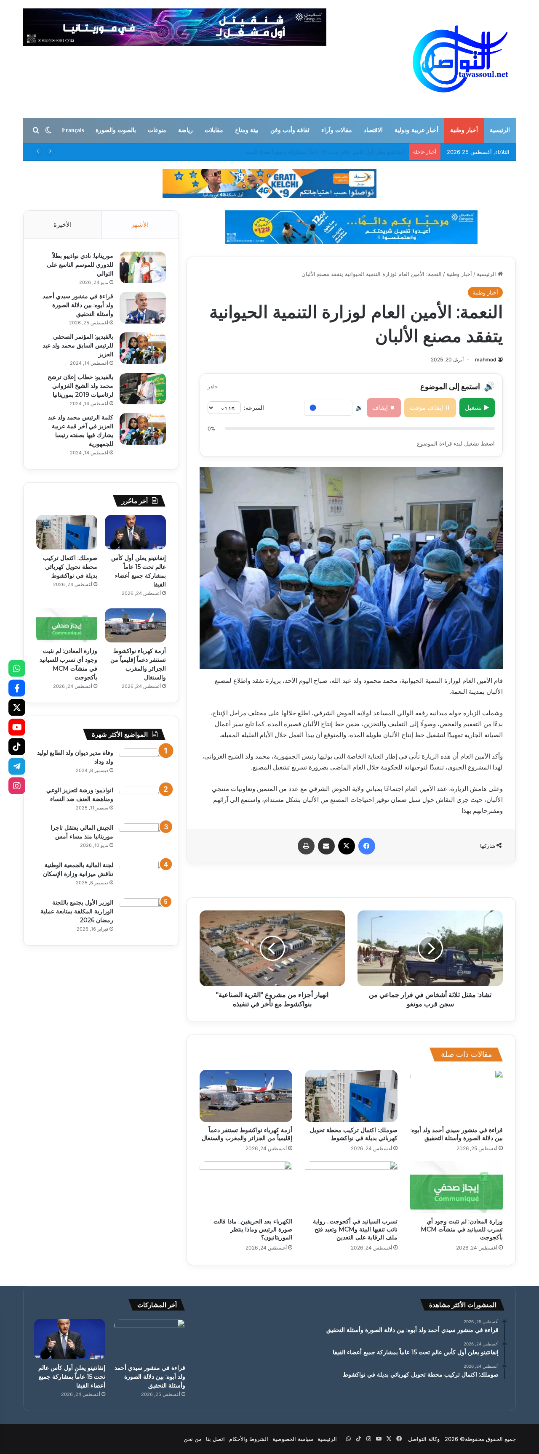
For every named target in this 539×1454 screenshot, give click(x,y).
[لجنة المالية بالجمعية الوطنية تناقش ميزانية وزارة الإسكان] (143, 876)
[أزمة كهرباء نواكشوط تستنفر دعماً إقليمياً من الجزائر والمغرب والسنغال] (246, 1096)
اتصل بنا (215, 1438)
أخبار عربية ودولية (416, 130)
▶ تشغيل (477, 407)
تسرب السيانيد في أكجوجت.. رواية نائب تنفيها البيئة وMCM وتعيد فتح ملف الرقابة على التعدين (355, 1229)
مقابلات (214, 130)
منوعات (157, 130)
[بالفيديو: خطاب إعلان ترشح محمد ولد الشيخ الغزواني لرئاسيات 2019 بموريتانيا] (143, 388)
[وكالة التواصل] (460, 59)
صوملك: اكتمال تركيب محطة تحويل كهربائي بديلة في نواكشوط (331, 152)
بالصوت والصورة (116, 130)
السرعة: (254, 407)
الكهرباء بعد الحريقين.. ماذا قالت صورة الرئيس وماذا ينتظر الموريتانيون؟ (252, 1229)
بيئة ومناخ (247, 130)
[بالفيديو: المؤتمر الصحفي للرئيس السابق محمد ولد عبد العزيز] (143, 348)
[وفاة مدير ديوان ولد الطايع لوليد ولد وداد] (143, 764)
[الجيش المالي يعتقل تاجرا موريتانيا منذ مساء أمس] (143, 839)
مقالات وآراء (336, 130)
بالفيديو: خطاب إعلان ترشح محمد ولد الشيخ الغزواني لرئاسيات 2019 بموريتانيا (80, 385)
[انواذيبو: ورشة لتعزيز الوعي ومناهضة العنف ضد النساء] (143, 801)
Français (73, 130)
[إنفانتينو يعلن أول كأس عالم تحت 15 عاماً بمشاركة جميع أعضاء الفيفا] (135, 532)
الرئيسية (500, 130)
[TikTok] (16, 746)
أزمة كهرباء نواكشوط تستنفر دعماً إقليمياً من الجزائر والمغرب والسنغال (247, 1134)
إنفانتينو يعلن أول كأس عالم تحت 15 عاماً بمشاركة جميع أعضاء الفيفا (71, 1376)
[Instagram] (16, 785)
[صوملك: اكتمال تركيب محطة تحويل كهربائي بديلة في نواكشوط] (351, 1096)
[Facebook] (16, 687)
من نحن (193, 1438)
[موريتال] (269, 183)
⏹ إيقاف (383, 407)
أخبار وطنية (464, 130)
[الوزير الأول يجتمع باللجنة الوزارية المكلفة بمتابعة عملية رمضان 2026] (143, 914)
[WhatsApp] (16, 668)
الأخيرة (62, 224)
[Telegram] (16, 766)
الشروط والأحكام (248, 1438)
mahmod (485, 359)
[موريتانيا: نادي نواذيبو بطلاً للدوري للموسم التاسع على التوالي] (143, 267)
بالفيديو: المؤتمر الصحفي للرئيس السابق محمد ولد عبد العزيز (78, 345)
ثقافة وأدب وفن (290, 130)
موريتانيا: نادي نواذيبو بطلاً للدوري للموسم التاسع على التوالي (80, 264)
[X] (16, 707)
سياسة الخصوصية (292, 1438)
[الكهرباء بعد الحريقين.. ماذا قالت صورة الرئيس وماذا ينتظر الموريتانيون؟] (246, 1187)
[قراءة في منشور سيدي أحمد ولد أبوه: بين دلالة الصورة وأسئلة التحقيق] (456, 1096)
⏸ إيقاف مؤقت (430, 407)
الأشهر (140, 224)
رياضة (185, 130)
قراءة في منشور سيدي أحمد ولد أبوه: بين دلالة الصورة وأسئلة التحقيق (457, 1134)
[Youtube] (16, 727)
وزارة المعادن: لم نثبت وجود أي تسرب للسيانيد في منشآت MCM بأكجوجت (462, 1229)
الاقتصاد (373, 130)
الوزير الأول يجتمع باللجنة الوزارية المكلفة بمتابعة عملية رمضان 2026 (76, 911)
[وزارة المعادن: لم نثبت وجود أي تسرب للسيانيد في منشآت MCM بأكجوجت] (456, 1187)
